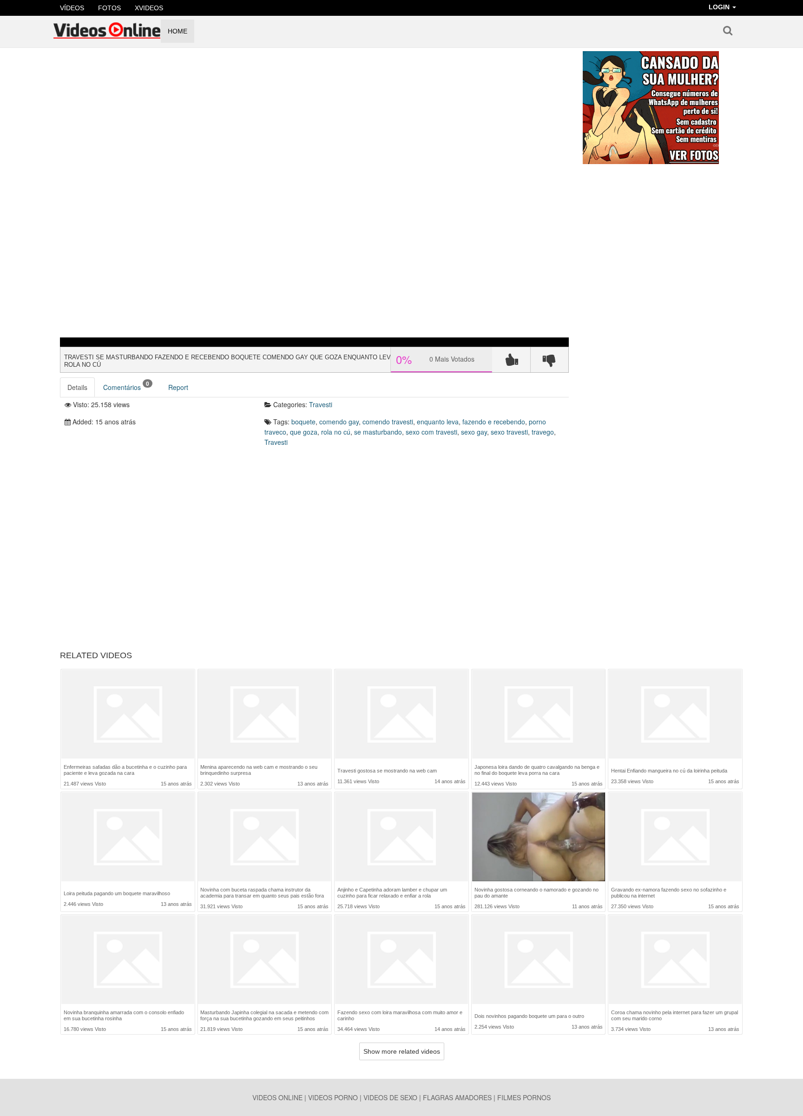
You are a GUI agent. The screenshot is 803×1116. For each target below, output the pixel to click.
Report (178, 387)
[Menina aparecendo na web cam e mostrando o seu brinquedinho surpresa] (264, 714)
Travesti (320, 404)
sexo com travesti (431, 431)
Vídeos (72, 8)
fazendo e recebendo (493, 421)
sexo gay (474, 431)
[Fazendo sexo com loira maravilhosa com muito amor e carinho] (401, 959)
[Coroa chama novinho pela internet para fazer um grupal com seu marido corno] (675, 959)
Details (77, 387)
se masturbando (378, 431)
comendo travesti (387, 421)
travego (543, 431)
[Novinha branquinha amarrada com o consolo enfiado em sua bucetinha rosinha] (127, 959)
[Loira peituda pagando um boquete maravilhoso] (127, 837)
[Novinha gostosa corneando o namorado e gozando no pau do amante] (538, 836)
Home (177, 31)
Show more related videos (401, 1051)
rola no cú (335, 431)
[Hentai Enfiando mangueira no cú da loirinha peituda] (675, 715)
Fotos (109, 8)
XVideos (149, 8)
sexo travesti (509, 431)
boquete (303, 421)
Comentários (126, 385)
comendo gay (339, 421)
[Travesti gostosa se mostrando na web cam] (401, 715)
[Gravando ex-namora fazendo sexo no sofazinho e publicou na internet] (675, 836)
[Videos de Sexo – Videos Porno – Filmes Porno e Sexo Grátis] (107, 27)
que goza (303, 431)
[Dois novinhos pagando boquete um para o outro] (538, 960)
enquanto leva (438, 421)
